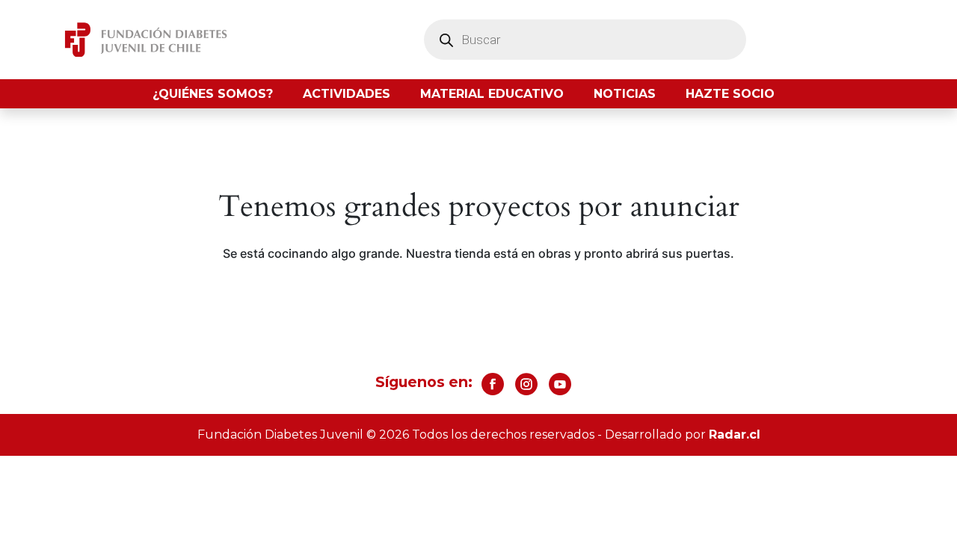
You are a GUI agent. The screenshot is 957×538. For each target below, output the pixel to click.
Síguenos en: (424, 382)
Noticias (625, 94)
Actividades (346, 94)
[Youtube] (560, 384)
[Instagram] (526, 384)
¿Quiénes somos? (213, 94)
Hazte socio (730, 94)
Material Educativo (492, 94)
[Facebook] (492, 384)
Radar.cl (734, 434)
